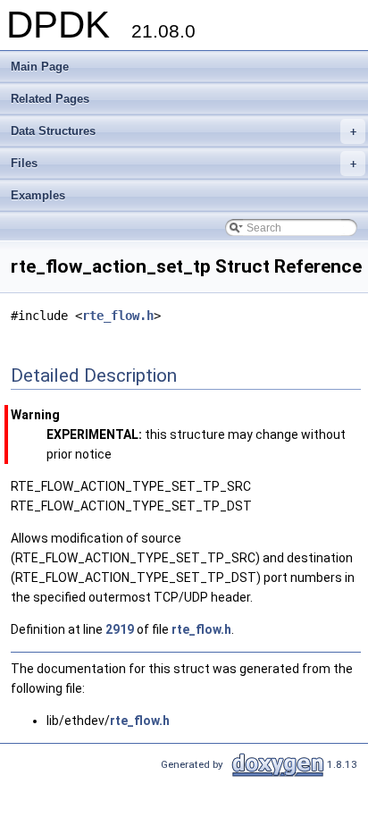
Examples (38, 195)
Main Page (40, 66)
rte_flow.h (118, 315)
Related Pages (50, 98)
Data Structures (183, 131)
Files (183, 163)
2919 (119, 629)
